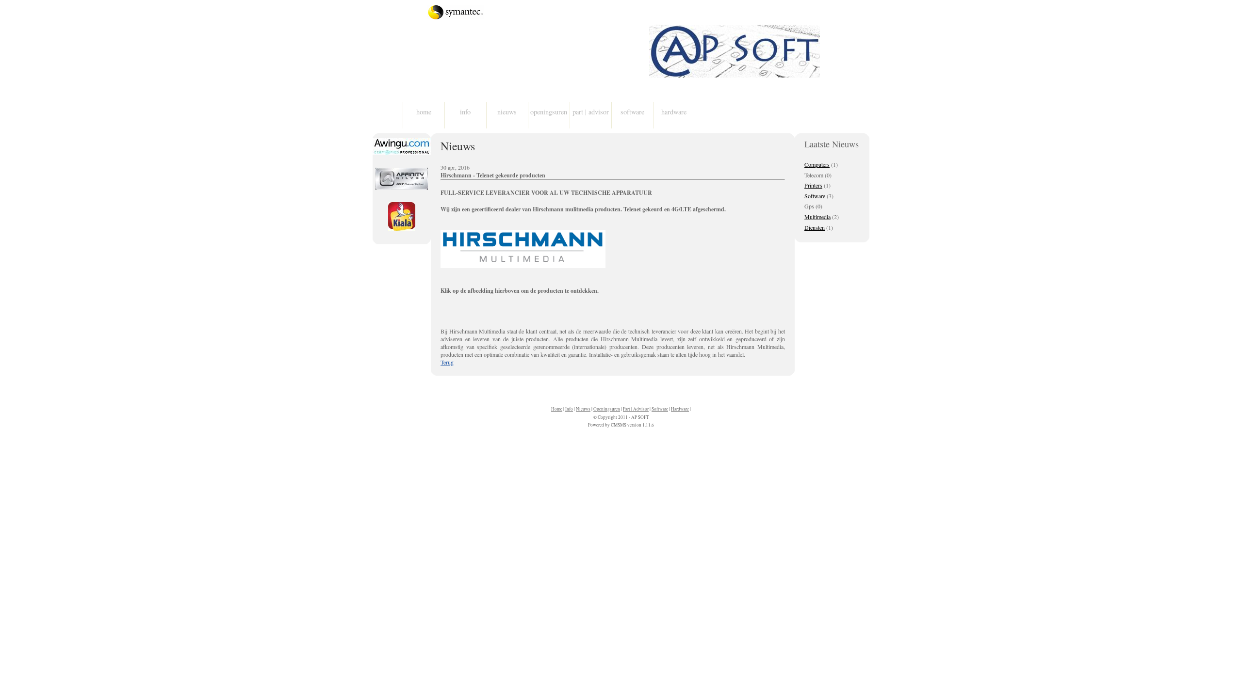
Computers (817, 164)
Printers (813, 185)
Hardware (673, 111)
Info (465, 111)
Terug (447, 362)
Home (423, 111)
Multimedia (817, 217)
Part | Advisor (590, 111)
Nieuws (507, 111)
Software (632, 111)
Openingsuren (548, 111)
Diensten (814, 227)
